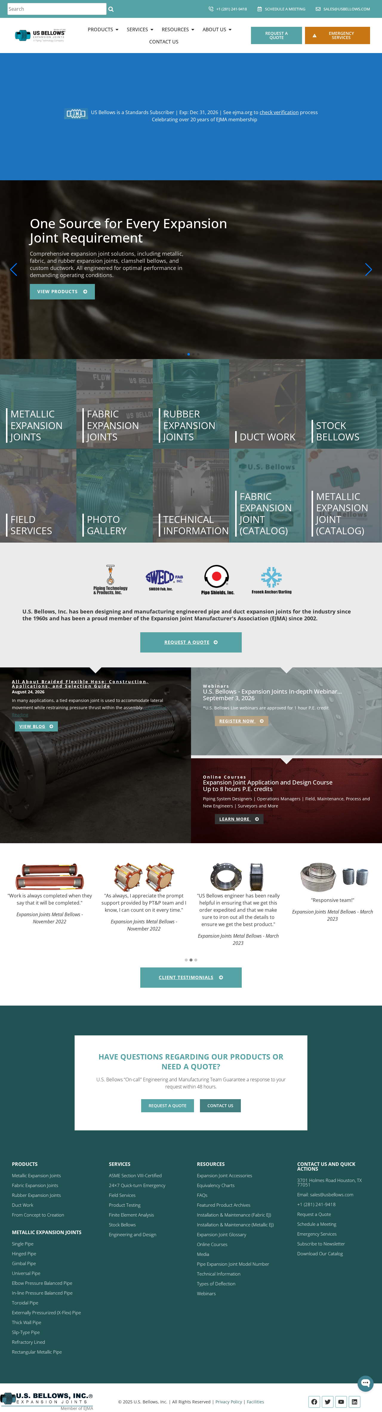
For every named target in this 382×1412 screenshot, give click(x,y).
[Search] (111, 9)
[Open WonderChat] (366, 1384)
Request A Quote (187, 642)
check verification (279, 112)
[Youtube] (341, 1402)
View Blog (32, 726)
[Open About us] (230, 29)
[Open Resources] (192, 29)
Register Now (237, 721)
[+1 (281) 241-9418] (211, 9)
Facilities (255, 1402)
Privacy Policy (228, 1402)
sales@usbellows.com (347, 9)
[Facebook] (314, 1402)
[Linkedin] (355, 1402)
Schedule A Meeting (285, 9)
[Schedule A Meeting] (259, 9)
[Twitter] (328, 1402)
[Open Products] (117, 29)
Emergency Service (63, 284)
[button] (184, 354)
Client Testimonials (186, 977)
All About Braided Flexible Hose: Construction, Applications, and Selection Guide (80, 684)
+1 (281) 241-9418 (231, 9)
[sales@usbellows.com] (318, 9)
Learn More (235, 819)
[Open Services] (152, 29)
